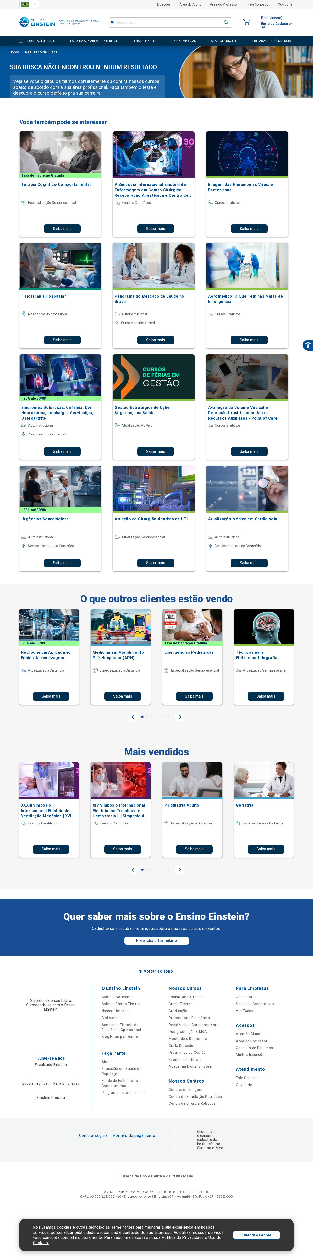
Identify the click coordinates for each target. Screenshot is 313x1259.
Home (14, 52)
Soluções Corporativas (255, 1004)
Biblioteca (110, 1018)
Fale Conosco (258, 4)
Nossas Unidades (116, 1011)
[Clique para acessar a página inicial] (59, 28)
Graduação (178, 1011)
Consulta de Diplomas (254, 1048)
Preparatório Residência (189, 1018)
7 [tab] (169, 717)
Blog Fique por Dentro (120, 1037)
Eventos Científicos (185, 1060)
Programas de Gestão (187, 1052)
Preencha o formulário (156, 940)
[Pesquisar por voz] (112, 22)
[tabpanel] (49, 657)
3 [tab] (151, 717)
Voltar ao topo (158, 971)
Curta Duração (181, 1046)
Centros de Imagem (185, 1090)
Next (180, 717)
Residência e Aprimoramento (193, 1025)
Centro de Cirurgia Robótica (192, 1103)
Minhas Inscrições (251, 1055)
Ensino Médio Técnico (187, 997)
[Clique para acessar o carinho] (246, 22)
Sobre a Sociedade (118, 997)
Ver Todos (244, 1011)
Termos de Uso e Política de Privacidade (156, 1176)
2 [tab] (146, 717)
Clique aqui (206, 1131)
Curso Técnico (181, 1004)
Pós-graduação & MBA (188, 1032)
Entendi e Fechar (256, 1235)
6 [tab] (164, 717)
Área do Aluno (190, 4)
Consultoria (246, 997)
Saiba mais (62, 228)
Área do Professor (224, 4)
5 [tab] (160, 717)
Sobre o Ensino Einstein (122, 1004)
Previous (133, 717)
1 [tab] (142, 717)
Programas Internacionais (124, 1093)
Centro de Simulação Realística (195, 1097)
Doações (164, 4)
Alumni (108, 1062)
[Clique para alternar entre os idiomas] (29, 4)
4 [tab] (155, 717)
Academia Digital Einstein (190, 1066)
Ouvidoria (285, 4)
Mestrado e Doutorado (188, 1039)
